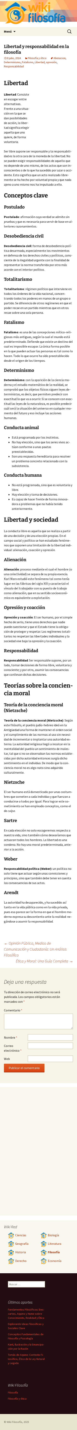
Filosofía (54, 1252)
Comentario (13, 1010)
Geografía (21, 1244)
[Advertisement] (51, 113)
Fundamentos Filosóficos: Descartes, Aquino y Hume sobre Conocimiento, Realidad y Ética (26, 1314)
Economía (54, 1261)
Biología (53, 1235)
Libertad (40, 62)
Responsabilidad (14, 66)
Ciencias (20, 1235)
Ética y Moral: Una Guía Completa (44, 960)
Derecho (20, 1261)
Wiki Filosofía (14, 1422)
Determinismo (12, 62)
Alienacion (60, 58)
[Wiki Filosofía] (38, 13)
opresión (51, 62)
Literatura (54, 1244)
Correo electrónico (13, 1048)
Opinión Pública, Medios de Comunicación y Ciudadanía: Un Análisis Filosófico (35, 949)
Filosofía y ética (37, 58)
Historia (20, 1252)
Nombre (10, 1037)
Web (7, 1059)
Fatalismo (27, 62)
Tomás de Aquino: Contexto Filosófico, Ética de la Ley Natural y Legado (26, 1359)
